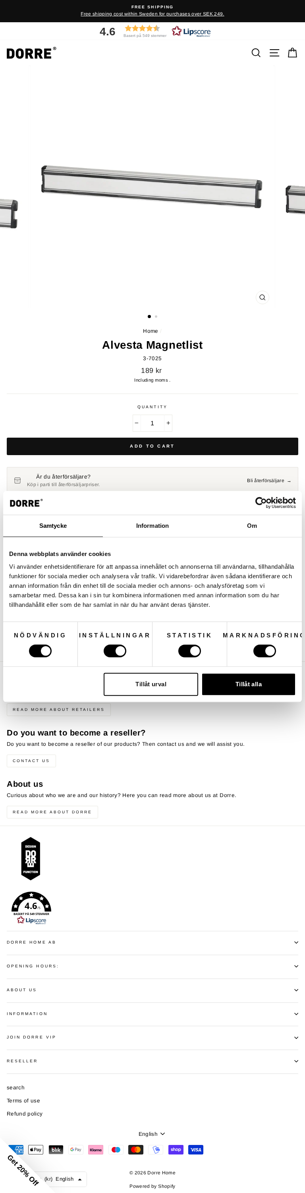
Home (150, 331)
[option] (152, 11)
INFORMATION (27, 1014)
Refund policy (24, 1114)
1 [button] (150, 317)
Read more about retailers (59, 709)
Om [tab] (252, 525)
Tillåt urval (150, 684)
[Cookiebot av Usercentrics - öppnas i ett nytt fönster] (261, 503)
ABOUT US (22, 990)
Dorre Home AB (31, 942)
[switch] (115, 651)
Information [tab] (152, 525)
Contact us (31, 761)
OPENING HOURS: (33, 966)
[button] (152, 31)
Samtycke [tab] (53, 525)
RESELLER (22, 1061)
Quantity (152, 407)
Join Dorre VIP (31, 1037)
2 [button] (157, 317)
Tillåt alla (249, 684)
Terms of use (23, 1101)
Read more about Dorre (52, 812)
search (16, 1088)
